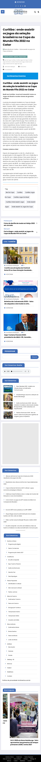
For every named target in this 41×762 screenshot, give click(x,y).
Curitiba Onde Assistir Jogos (18, 62)
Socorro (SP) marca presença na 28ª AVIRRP (18, 510)
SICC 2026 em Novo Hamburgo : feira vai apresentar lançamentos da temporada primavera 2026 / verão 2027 (16, 742)
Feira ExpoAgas (12, 576)
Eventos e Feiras (11, 541)
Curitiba (13, 60)
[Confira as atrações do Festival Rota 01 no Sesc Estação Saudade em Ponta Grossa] (20, 255)
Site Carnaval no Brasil (15, 588)
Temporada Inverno (14, 611)
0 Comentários (8, 69)
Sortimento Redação (10, 66)
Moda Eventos (12, 631)
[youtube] (25, 6)
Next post (7, 229)
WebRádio (10, 672)
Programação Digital (14, 544)
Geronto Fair (11, 572)
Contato (9, 676)
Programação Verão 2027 (15, 552)
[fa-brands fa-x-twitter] (18, 6)
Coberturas (10, 556)
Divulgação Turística (14, 607)
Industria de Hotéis (13, 620)
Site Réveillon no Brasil (14, 583)
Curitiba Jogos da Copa (22, 60)
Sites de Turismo (12, 596)
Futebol (9, 668)
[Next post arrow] (36, 232)
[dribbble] (20, 6)
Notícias (9, 664)
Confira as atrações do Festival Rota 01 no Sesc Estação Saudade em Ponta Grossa (17, 269)
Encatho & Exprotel (13, 560)
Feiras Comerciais (13, 548)
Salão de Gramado (14, 568)
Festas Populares (12, 580)
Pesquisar (34, 357)
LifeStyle (9, 644)
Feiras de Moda (12, 635)
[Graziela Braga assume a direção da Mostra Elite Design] (8, 399)
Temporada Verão (13, 616)
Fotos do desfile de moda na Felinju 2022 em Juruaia (19, 224)
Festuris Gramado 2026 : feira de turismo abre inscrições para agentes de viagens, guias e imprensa (26, 414)
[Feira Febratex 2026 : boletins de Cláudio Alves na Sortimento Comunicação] (8, 390)
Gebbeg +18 (10, 659)
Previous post (8, 220)
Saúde (10, 655)
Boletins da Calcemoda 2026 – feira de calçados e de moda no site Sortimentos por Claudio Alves (18, 302)
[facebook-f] (16, 6)
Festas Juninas (12, 592)
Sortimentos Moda (13, 627)
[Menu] (2, 11)
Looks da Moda (12, 639)
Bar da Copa (8, 60)
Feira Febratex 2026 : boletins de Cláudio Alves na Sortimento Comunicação (24, 388)
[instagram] (23, 6)
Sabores (10, 651)
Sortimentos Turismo (14, 599)
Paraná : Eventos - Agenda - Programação (15, 56)
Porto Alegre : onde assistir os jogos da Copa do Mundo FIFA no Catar (18, 232)
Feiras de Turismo (13, 603)
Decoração (11, 647)
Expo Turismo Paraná (14, 564)
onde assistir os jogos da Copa (14, 63)
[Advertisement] (20, 443)
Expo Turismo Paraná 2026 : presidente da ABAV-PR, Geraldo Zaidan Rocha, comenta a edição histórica (17, 336)
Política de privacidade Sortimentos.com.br (16, 680)
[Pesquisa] (35, 12)
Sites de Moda (11, 624)
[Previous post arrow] (36, 223)
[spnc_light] (38, 12)
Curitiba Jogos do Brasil (21, 197)
